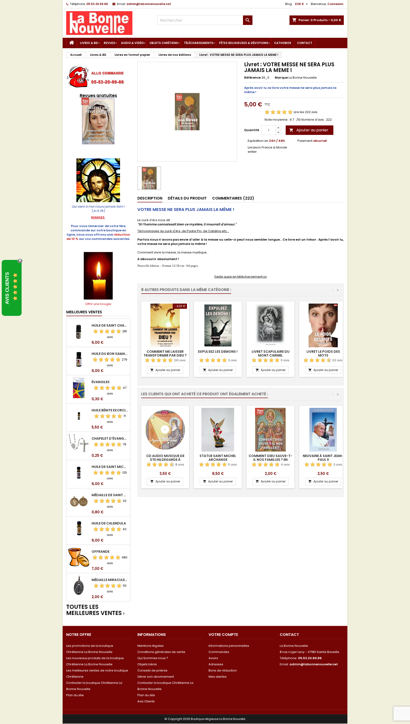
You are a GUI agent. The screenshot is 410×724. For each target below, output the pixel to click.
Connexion (335, 4)
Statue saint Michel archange (218, 457)
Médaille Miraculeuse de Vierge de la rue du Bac (110, 580)
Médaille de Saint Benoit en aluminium (110, 495)
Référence (252, 78)
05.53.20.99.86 (97, 4)
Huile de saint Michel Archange (110, 467)
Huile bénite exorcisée (110, 410)
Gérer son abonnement (155, 676)
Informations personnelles (229, 645)
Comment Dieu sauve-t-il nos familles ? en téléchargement (270, 459)
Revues (109, 43)
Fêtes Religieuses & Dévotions (243, 43)
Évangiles (101, 382)
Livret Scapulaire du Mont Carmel (270, 353)
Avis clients (7, 288)
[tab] (149, 198)
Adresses (216, 664)
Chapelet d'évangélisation (110, 438)
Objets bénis (147, 664)
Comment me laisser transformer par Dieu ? (165, 353)
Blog (288, 4)
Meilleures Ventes (84, 312)
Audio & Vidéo (132, 43)
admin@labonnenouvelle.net (148, 4)
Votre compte (223, 634)
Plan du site (75, 695)
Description (149, 198)
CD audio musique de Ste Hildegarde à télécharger (165, 459)
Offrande (100, 551)
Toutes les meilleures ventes (96, 610)
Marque (281, 78)
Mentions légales (150, 645)
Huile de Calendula (109, 523)
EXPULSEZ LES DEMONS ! (218, 351)
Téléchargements (198, 43)
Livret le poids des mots (323, 353)
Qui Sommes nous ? (152, 658)
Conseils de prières (152, 670)
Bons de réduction (223, 670)
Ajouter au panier (308, 130)
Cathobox (282, 43)
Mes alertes (218, 676)
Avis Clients (146, 701)
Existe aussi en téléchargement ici (240, 276)
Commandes (219, 652)
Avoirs (213, 658)
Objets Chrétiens (163, 43)
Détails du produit (187, 198)
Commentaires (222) (233, 198)
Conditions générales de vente (161, 652)
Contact (304, 43)
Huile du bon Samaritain (110, 354)
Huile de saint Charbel (110, 325)
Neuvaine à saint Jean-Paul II (323, 457)
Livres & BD (89, 43)
